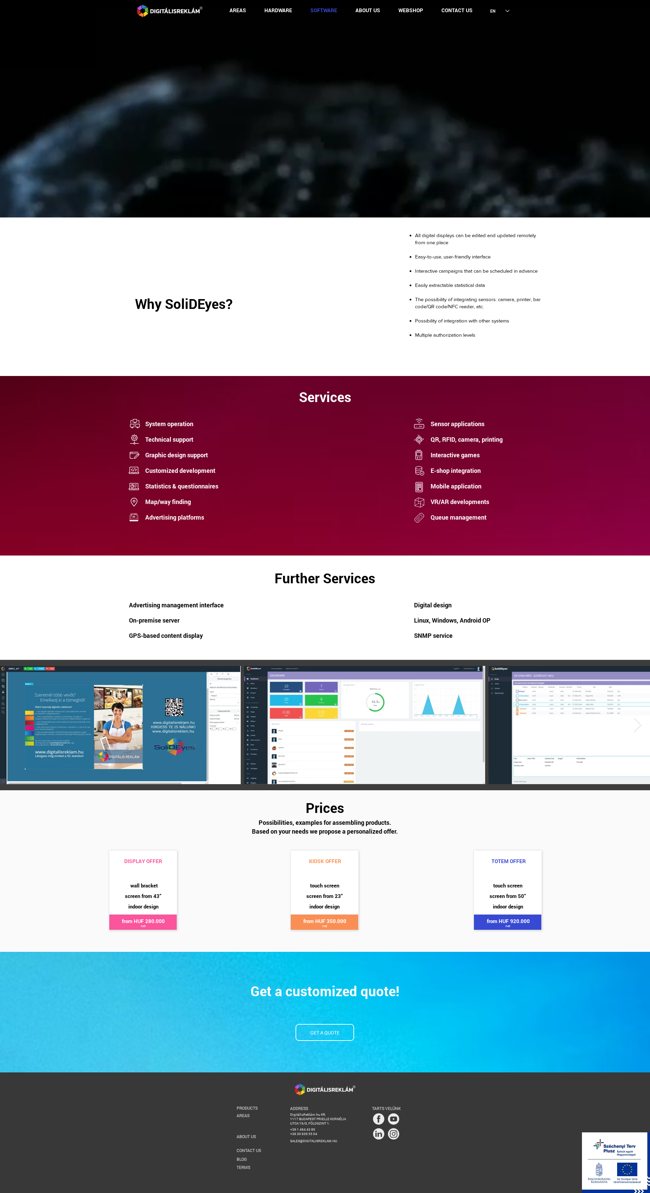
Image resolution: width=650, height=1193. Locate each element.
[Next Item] (637, 725)
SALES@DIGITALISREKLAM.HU (313, 1141)
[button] (237, 10)
